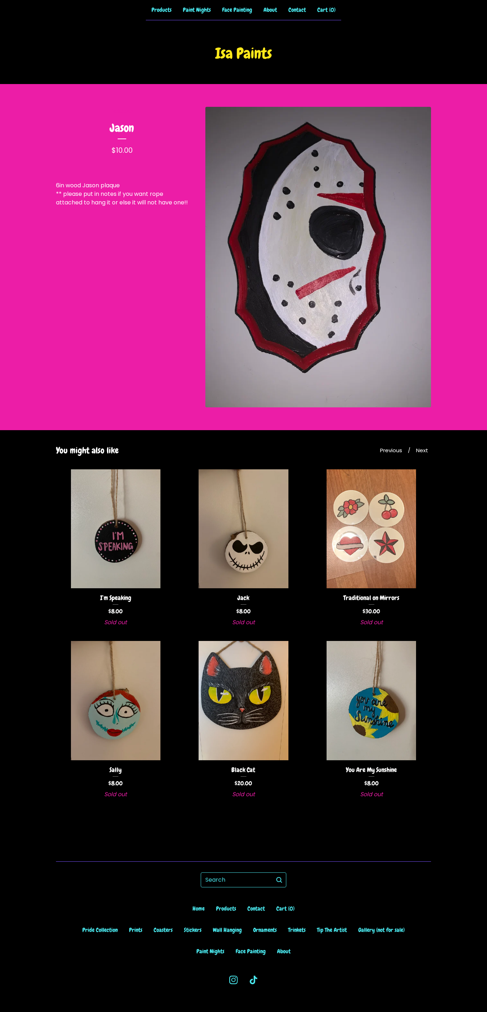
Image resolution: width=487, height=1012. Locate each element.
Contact (297, 10)
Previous (391, 450)
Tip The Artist (332, 930)
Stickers (192, 930)
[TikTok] (253, 980)
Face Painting (237, 10)
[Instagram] (234, 980)
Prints (135, 930)
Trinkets (297, 930)
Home (199, 908)
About (270, 10)
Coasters (163, 930)
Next (422, 450)
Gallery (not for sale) (381, 930)
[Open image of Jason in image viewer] (318, 257)
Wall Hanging (227, 930)
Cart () (326, 10)
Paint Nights (197, 10)
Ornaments (265, 930)
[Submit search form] (279, 880)
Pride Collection (100, 930)
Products (161, 10)
